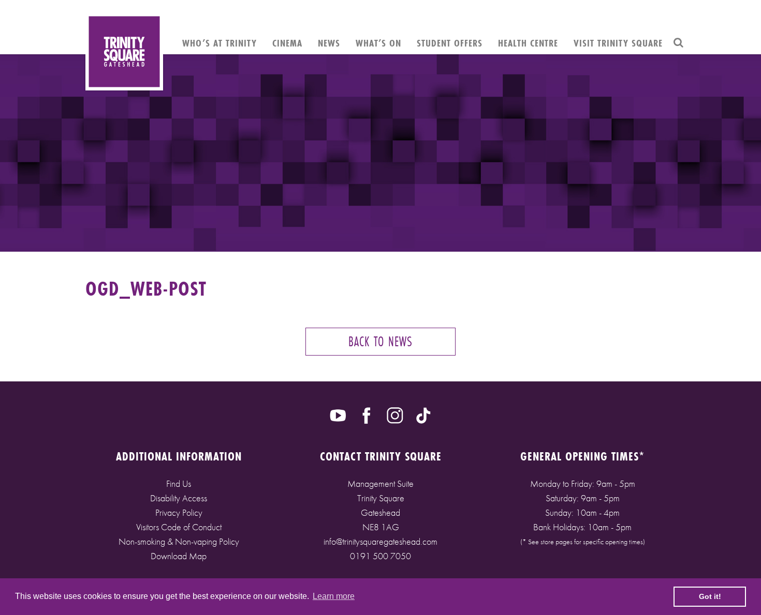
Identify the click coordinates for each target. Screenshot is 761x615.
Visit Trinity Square (618, 43)
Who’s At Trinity (219, 43)
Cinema (287, 43)
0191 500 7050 (380, 556)
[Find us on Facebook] (366, 414)
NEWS (329, 43)
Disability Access (178, 498)
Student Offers (449, 43)
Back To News (380, 341)
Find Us (178, 483)
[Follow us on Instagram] (395, 414)
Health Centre (528, 43)
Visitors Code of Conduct (179, 527)
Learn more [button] (334, 596)
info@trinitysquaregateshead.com (380, 541)
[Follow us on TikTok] (423, 414)
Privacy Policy (178, 512)
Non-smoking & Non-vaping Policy (179, 541)
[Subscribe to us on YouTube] (338, 414)
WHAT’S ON (378, 43)
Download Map (179, 556)
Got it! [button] (710, 596)
